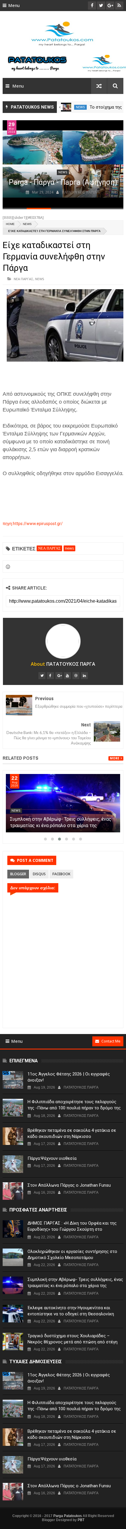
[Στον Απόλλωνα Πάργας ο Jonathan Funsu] (13, 1191)
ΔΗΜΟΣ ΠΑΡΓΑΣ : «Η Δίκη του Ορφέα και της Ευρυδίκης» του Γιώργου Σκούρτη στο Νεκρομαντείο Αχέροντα (72, 1229)
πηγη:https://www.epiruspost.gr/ (33, 523)
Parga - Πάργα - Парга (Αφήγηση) (63, 182)
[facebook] (50, 675)
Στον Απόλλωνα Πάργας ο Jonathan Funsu (69, 1185)
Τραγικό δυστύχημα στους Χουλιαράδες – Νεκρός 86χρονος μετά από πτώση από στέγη (73, 1339)
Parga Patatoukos (67, 1516)
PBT (81, 1520)
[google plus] (58, 675)
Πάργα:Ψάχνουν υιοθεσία (52, 1158)
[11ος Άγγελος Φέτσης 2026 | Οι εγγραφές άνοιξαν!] (13, 1080)
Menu (14, 5)
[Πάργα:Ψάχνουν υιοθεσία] (13, 1164)
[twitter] (41, 675)
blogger (18, 873)
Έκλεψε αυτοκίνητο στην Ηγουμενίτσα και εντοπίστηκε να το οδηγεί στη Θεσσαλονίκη (71, 1311)
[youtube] (67, 675)
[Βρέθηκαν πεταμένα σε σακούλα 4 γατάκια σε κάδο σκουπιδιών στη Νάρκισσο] (13, 1136)
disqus (39, 873)
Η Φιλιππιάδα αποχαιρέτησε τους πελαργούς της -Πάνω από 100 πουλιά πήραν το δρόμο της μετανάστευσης (74, 1108)
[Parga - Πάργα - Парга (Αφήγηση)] (63, 164)
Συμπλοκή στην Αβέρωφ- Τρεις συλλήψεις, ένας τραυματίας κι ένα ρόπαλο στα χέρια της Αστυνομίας (60, 825)
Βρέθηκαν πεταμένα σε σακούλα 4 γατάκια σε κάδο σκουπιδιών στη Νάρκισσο (72, 1133)
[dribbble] (75, 675)
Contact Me (110, 1041)
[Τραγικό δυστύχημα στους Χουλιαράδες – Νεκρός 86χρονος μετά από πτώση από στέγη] (13, 1341)
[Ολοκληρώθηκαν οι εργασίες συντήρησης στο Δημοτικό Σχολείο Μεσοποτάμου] (13, 1257)
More (114, 758)
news (80, 107)
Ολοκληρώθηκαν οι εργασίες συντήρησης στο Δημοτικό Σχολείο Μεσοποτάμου (72, 1254)
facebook (61, 873)
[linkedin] (84, 675)
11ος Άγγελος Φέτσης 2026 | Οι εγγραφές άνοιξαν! (69, 1077)
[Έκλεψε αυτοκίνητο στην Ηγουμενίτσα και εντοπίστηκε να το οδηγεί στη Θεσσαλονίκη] (13, 1313)
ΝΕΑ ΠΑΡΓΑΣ (23, 279)
